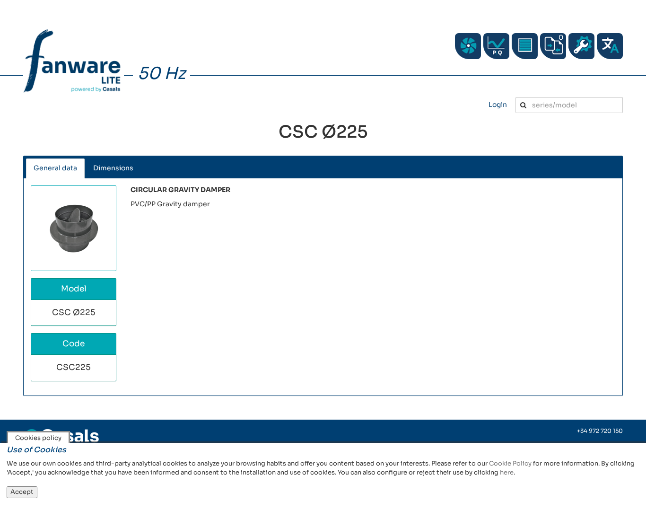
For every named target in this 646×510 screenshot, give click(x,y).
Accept (22, 492)
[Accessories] (525, 46)
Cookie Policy (510, 463)
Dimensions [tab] (113, 168)
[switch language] (610, 46)
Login (498, 104)
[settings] (581, 46)
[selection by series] (468, 46)
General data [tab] (55, 168)
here (507, 472)
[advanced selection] (496, 46)
